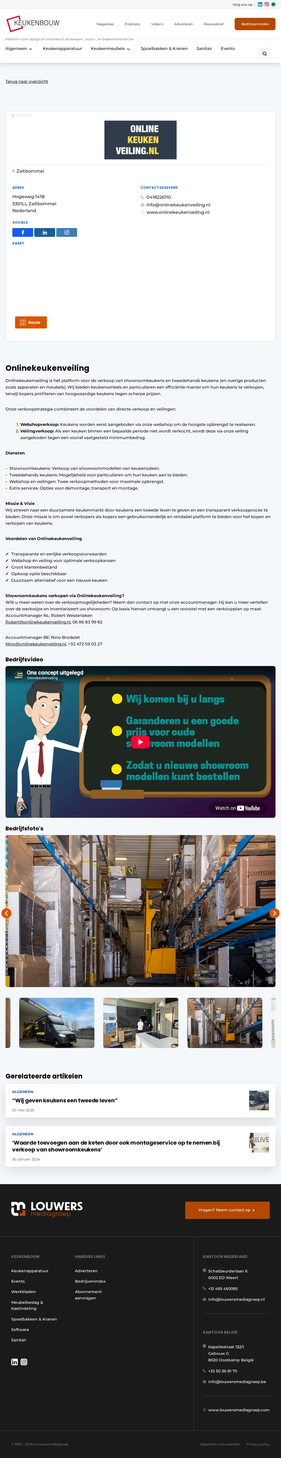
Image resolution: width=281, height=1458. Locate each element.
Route (34, 322)
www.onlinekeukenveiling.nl (178, 212)
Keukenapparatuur (62, 48)
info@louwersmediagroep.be (237, 1381)
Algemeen (16, 48)
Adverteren (183, 24)
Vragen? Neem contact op (224, 1209)
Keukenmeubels (108, 48)
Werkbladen (23, 1291)
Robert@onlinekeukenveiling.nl (38, 622)
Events (228, 48)
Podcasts (132, 24)
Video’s (157, 24)
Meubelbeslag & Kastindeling (27, 1305)
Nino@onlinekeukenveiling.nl (35, 644)
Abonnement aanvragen (88, 1294)
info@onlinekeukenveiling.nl (178, 204)
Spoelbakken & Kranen (164, 48)
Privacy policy (258, 1444)
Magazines (105, 24)
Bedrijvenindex (255, 24)
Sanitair (204, 48)
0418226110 (159, 197)
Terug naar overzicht (26, 81)
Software (20, 1329)
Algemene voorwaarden (220, 1444)
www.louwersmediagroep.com (239, 1410)
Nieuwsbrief (214, 24)
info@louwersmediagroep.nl (236, 1299)
